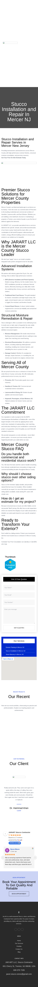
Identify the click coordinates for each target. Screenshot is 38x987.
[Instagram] (22, 929)
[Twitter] (19, 929)
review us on (14, 843)
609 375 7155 (19, 970)
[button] (32, 48)
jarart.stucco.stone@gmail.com (19, 974)
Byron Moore (15, 849)
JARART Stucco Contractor (19, 832)
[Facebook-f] (15, 929)
